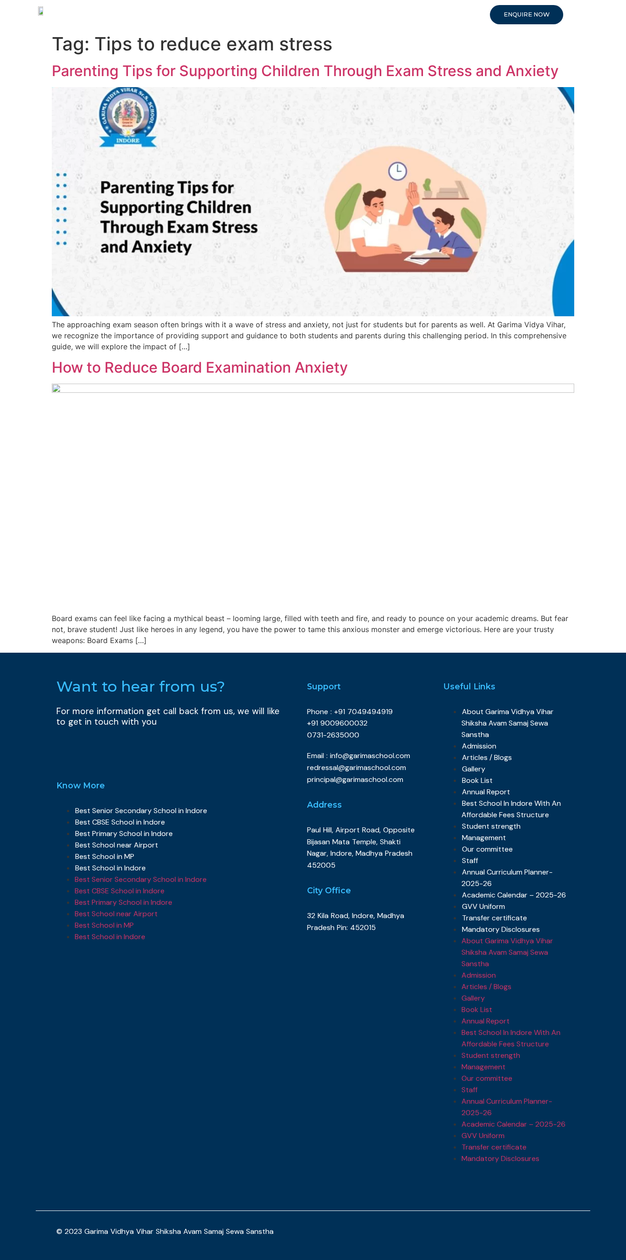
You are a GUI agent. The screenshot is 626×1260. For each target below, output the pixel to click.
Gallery (473, 769)
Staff (470, 860)
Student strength (491, 826)
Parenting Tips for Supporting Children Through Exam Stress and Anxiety (305, 71)
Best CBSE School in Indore (120, 822)
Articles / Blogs (487, 757)
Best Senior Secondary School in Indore (141, 810)
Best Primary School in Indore (124, 833)
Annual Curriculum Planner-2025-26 (507, 877)
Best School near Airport (116, 845)
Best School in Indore (110, 868)
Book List (477, 780)
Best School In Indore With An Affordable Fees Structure (511, 809)
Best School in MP (104, 856)
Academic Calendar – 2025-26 (514, 895)
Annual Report (486, 792)
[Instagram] (558, 1231)
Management (484, 837)
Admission (479, 746)
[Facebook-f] (483, 1231)
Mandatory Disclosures (501, 929)
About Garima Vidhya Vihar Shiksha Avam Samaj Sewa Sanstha (507, 723)
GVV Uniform (483, 906)
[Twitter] (508, 1231)
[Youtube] (533, 1231)
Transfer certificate (494, 918)
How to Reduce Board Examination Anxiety (200, 367)
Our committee (487, 849)
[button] (526, 15)
